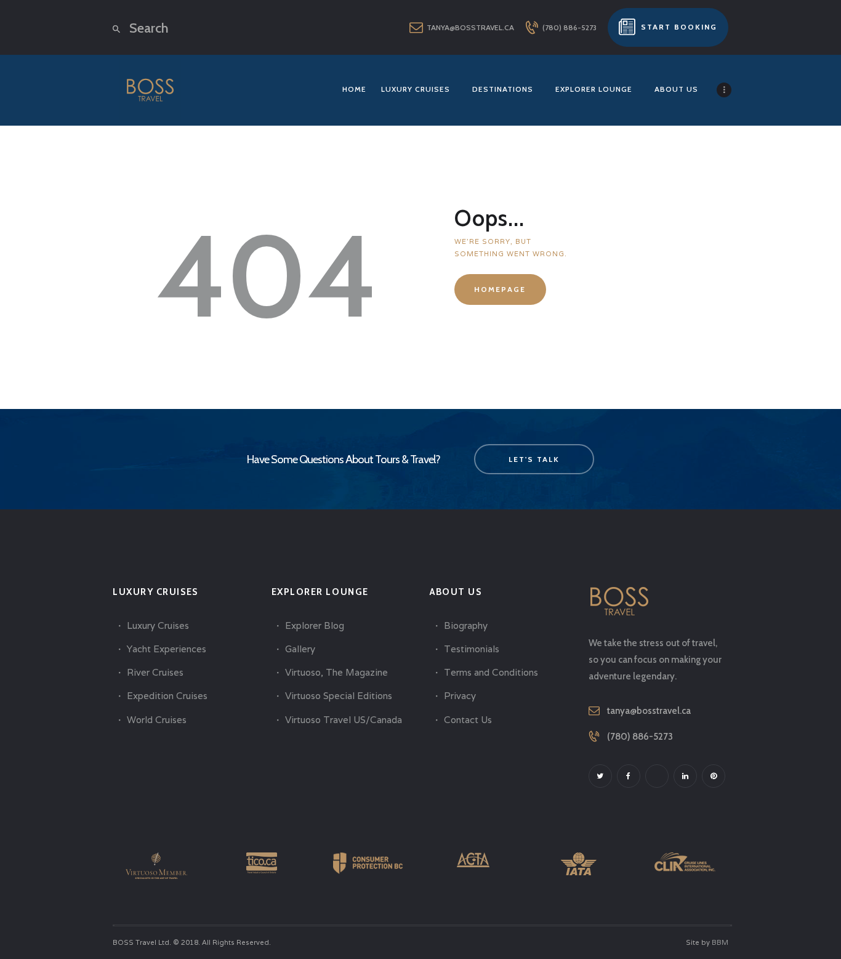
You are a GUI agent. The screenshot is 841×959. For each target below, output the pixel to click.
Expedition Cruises (167, 696)
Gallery (300, 649)
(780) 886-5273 (640, 736)
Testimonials (471, 649)
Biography (466, 625)
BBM (720, 942)
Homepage (500, 289)
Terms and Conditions (491, 672)
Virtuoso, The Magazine (336, 672)
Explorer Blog (314, 625)
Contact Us (468, 720)
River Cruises (155, 672)
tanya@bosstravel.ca (649, 710)
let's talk (534, 459)
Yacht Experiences (166, 649)
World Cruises (157, 720)
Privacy (460, 696)
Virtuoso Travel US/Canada (343, 720)
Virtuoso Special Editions (338, 696)
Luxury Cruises (158, 625)
